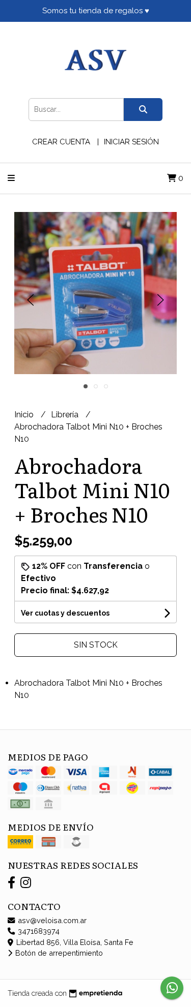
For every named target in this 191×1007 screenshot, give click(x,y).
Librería (65, 414)
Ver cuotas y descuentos (65, 613)
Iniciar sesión (131, 141)
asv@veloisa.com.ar (51, 920)
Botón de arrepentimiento (58, 953)
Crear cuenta (61, 141)
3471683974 (38, 931)
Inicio (25, 414)
